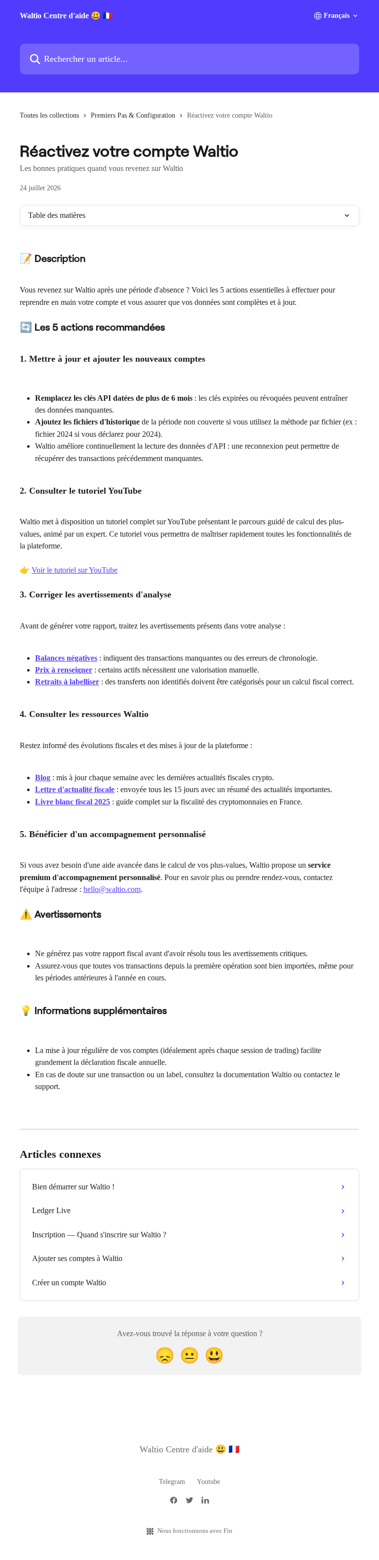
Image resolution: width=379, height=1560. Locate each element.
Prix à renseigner (63, 670)
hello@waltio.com (112, 889)
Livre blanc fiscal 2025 (72, 802)
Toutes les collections (49, 115)
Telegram (172, 1481)
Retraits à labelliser (67, 681)
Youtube (208, 1481)
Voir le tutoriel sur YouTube (74, 570)
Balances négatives (66, 658)
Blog (42, 777)
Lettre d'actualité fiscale (74, 789)
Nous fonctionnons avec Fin (194, 1530)
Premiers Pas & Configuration (133, 115)
